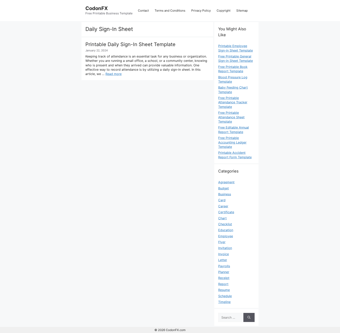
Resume (224, 290)
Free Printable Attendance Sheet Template (231, 117)
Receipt (223, 278)
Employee (225, 236)
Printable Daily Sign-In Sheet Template (130, 44)
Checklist (225, 224)
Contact (143, 10)
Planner (223, 272)
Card (221, 200)
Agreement (226, 182)
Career (223, 206)
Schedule (225, 296)
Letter (222, 260)
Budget (223, 188)
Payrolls (224, 266)
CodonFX (96, 8)
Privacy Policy (201, 10)
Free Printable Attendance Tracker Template (232, 102)
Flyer (221, 242)
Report (223, 284)
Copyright (223, 10)
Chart (222, 218)
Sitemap (242, 10)
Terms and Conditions (170, 10)
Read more (113, 74)
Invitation (225, 248)
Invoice (223, 254)
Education (225, 230)
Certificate (226, 212)
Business (224, 194)
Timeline (224, 302)
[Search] (249, 317)
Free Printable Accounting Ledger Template (232, 142)
